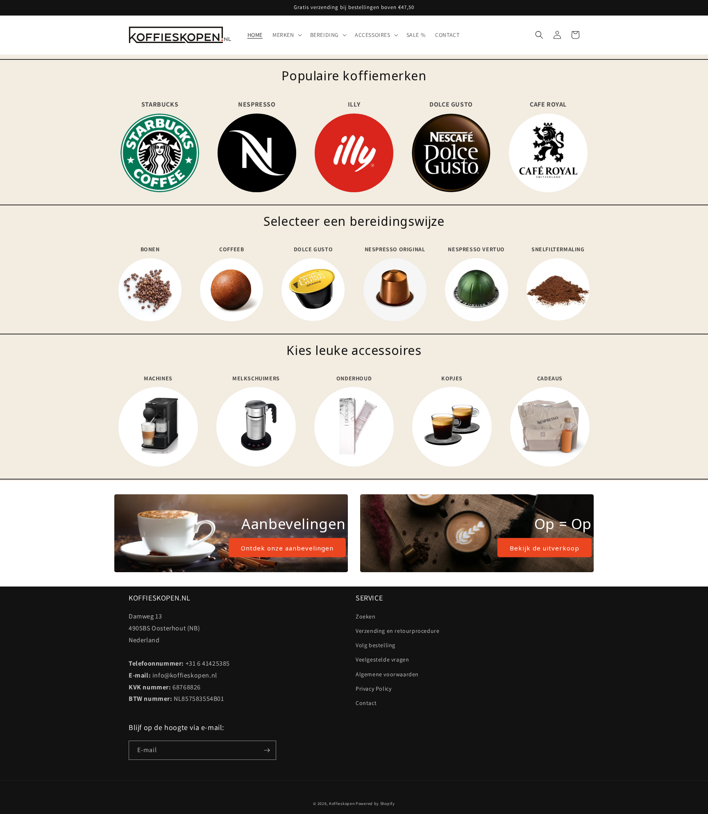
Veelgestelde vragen (382, 659)
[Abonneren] (267, 750)
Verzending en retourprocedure (397, 630)
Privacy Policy (373, 688)
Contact (366, 703)
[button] (286, 34)
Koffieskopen (341, 803)
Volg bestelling (375, 645)
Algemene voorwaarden (387, 674)
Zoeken (366, 616)
